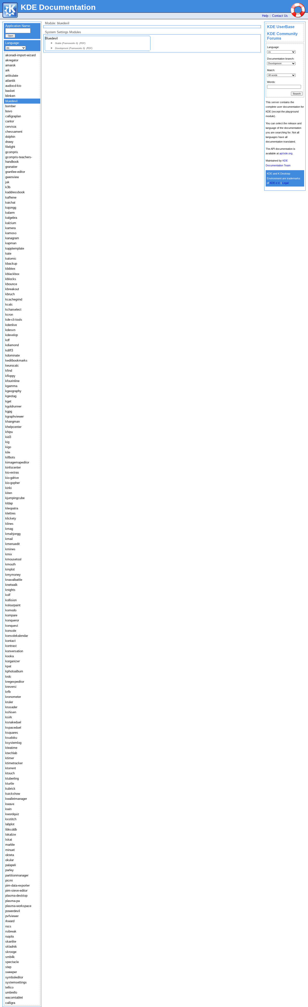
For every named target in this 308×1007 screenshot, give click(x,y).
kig (7, 442)
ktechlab (11, 753)
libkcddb (11, 829)
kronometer (13, 697)
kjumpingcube (15, 498)
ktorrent (10, 768)
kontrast (11, 646)
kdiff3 (9, 350)
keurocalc (12, 365)
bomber (10, 106)
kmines (10, 549)
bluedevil (11, 101)
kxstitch (10, 819)
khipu (9, 432)
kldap (9, 503)
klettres (10, 513)
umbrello (11, 992)
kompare (11, 615)
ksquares (11, 732)
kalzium (10, 223)
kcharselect (13, 309)
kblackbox (12, 274)
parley (9, 870)
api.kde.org (285, 153)
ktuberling (12, 778)
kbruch (10, 294)
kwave (9, 804)
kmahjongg (12, 534)
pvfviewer (12, 916)
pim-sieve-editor (16, 890)
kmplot (10, 569)
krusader (11, 707)
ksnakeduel (13, 722)
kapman (10, 243)
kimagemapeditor (17, 462)
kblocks (10, 279)
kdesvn (10, 330)
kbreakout (12, 289)
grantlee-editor (15, 172)
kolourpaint (12, 605)
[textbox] (18, 30)
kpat (8, 666)
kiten (8, 493)
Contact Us (280, 16)
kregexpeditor (14, 681)
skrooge (10, 952)
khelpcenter (13, 427)
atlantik (10, 80)
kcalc (9, 304)
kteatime (11, 748)
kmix (8, 554)
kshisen (10, 712)
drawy (9, 142)
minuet (10, 850)
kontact (10, 641)
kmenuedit (12, 544)
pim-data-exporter (17, 885)
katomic (10, 258)
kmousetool (13, 559)
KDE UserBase (281, 27)
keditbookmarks (16, 360)
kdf (7, 340)
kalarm (10, 212)
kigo (8, 447)
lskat (8, 839)
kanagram (12, 238)
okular (9, 860)
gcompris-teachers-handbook (18, 159)
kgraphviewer (14, 416)
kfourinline (12, 381)
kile (7, 452)
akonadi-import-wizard (20, 55)
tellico (9, 987)
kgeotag (10, 396)
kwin (8, 809)
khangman (12, 421)
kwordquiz (12, 814)
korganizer (12, 661)
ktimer (9, 758)
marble (10, 844)
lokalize (10, 834)
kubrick (10, 788)
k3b (7, 187)
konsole (10, 630)
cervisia (10, 126)
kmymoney (13, 574)
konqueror (12, 620)
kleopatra (11, 508)
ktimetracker (14, 763)
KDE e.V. (275, 182)
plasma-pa (12, 901)
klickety (10, 518)
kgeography (13, 391)
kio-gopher (12, 483)
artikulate (11, 75)
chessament (13, 131)
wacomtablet (14, 997)
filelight (10, 147)
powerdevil (12, 911)
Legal (285, 182)
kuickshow (12, 793)
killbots (10, 457)
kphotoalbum (14, 671)
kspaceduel (13, 727)
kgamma (11, 386)
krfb (8, 692)
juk (7, 182)
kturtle (9, 783)
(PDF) (82, 43)
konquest (11, 625)
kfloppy (10, 376)
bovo (8, 111)
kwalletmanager (16, 799)
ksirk (8, 717)
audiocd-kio (13, 86)
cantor (9, 121)
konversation (14, 651)
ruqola (9, 936)
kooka (9, 656)
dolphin (10, 136)
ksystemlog (13, 742)
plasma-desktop (16, 895)
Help (265, 16)
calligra (10, 1003)
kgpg (8, 411)
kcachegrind (13, 299)
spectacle (12, 962)
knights (10, 590)
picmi (9, 880)
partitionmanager (16, 875)
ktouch (10, 773)
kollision (11, 600)
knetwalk (11, 585)
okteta (9, 855)
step (8, 967)
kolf (7, 595)
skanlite (10, 941)
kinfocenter (13, 467)
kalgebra (11, 217)
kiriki (8, 488)
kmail (9, 539)
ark (7, 70)
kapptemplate (14, 248)
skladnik (11, 946)
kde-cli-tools (13, 319)
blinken (10, 96)
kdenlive (11, 325)
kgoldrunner (13, 406)
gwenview (12, 177)
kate (8, 253)
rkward (9, 921)
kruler (9, 702)
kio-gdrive (12, 478)
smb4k (10, 957)
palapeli (10, 865)
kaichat (10, 202)
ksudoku (11, 737)
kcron (9, 314)
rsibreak (10, 931)
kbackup (11, 263)
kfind (8, 370)
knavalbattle (13, 580)
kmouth (10, 564)
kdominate (12, 355)
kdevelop (11, 335)
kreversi (10, 686)
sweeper (11, 972)
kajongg (10, 207)
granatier (11, 167)
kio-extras (12, 472)
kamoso (10, 233)
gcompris (11, 152)
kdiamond (12, 345)
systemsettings (16, 982)
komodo (10, 610)
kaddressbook (15, 192)
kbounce (11, 284)
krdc (8, 676)
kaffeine (10, 197)
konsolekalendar (16, 636)
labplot (9, 824)
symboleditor (14, 977)
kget (8, 401)
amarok (10, 65)
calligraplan (13, 116)
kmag (9, 529)
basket (10, 91)
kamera (10, 228)
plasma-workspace (18, 906)
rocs (8, 926)
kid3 (8, 437)
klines (9, 523)
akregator (11, 60)
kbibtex (10, 268)
